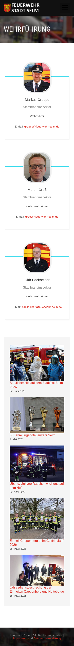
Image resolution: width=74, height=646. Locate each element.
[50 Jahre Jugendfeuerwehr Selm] (37, 415)
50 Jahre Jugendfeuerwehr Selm (32, 435)
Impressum (20, 638)
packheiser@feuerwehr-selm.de (42, 306)
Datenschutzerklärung (47, 638)
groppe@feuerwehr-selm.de (41, 126)
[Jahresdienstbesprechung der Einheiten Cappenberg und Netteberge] (37, 570)
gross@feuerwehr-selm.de (41, 216)
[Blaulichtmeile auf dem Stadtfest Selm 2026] (37, 363)
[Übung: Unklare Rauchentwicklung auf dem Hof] (37, 464)
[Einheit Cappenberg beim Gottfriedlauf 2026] (37, 518)
